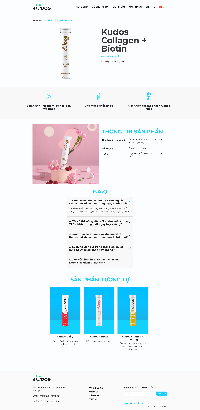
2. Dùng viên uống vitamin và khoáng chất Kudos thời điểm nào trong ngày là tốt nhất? (98, 202)
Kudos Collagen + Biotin (58, 20)
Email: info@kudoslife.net (45, 396)
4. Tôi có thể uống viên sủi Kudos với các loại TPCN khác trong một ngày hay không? (98, 223)
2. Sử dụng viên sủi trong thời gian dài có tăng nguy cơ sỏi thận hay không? (96, 248)
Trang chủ (81, 7)
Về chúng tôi (100, 7)
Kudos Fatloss (99, 336)
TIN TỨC (93, 399)
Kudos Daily (65, 336)
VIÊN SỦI (37, 20)
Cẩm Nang (135, 7)
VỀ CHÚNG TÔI (96, 388)
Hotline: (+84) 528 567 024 (45, 401)
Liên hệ (150, 7)
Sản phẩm (119, 7)
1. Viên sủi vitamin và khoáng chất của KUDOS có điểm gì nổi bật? (94, 261)
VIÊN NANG (94, 395)
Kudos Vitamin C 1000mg (133, 338)
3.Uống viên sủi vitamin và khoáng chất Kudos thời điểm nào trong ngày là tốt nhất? (98, 235)
